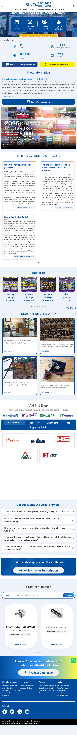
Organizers (52, 422)
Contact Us (36, 721)
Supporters (34, 422)
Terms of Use (15, 721)
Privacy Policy (26, 721)
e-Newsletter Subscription (41, 570)
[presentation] (2, 22)
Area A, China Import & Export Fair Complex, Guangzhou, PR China (35, 9)
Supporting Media (38, 427)
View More (9, 97)
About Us (5, 721)
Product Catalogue (40, 672)
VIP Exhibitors (14, 422)
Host (67, 422)
